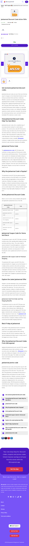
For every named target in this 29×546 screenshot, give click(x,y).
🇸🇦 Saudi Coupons (14, 526)
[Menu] (1, 2)
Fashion (15, 22)
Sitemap (3, 509)
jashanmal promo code (11, 433)
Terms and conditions (6, 516)
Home (2, 5)
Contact (3, 505)
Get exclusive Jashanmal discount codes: (15, 394)
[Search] (22, 2)
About (2, 502)
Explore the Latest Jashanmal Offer (14, 420)
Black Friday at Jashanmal (11, 424)
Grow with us (26, 2)
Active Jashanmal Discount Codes (13, 411)
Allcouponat (20, 138)
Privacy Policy (4, 512)
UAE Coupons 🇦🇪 (9, 5)
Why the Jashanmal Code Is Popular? (14, 407)
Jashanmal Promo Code (6, 24)
